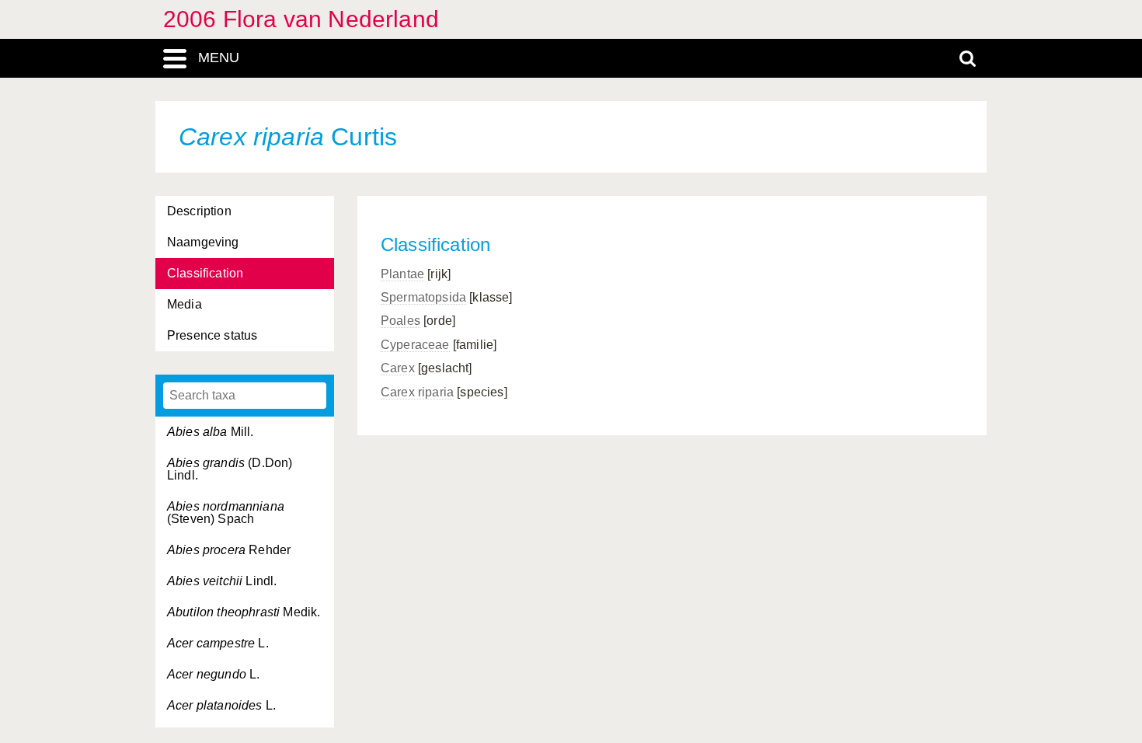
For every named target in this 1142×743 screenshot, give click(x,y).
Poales (400, 320)
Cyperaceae (415, 344)
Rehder (229, 549)
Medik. (243, 612)
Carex (398, 368)
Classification (205, 273)
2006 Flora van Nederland (301, 19)
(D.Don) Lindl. (229, 469)
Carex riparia (417, 392)
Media (184, 304)
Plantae (402, 274)
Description (199, 211)
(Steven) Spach (225, 512)
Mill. (210, 431)
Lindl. (222, 581)
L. (218, 643)
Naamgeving (203, 242)
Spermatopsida (423, 297)
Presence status (212, 335)
